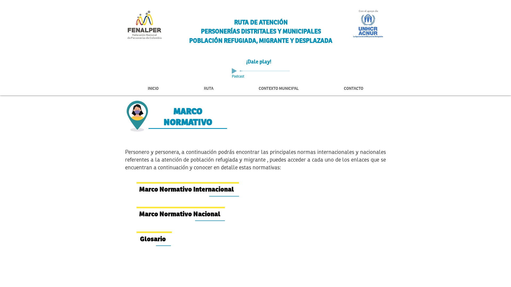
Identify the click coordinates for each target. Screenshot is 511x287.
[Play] (234, 71)
